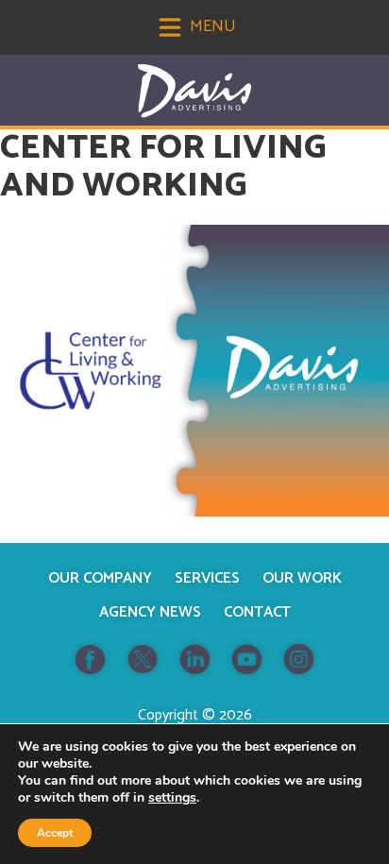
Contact (257, 612)
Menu (211, 26)
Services (207, 578)
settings (172, 797)
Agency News (150, 612)
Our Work (302, 578)
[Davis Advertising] (194, 91)
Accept (55, 832)
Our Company (100, 578)
